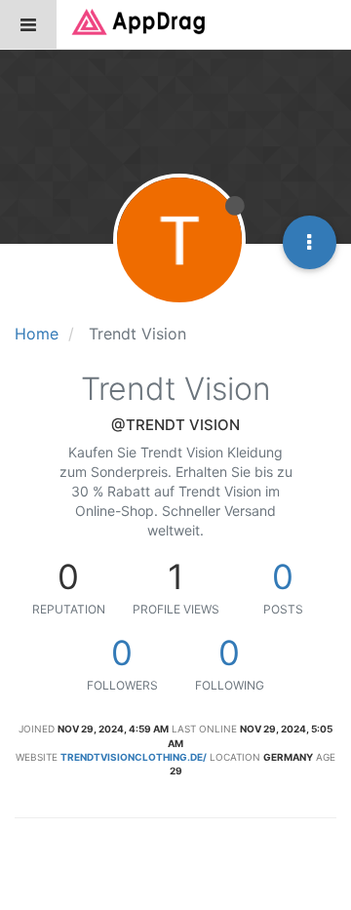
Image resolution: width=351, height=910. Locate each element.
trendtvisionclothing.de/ (133, 757)
